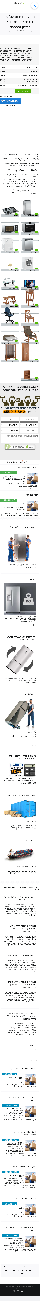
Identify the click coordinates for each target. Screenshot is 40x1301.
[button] (34, 5)
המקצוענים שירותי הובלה (24, 1166)
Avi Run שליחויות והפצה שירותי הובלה (20, 1229)
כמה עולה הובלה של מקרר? (23, 527)
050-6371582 (11, 1235)
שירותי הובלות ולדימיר (27, 467)
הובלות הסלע (32, 494)
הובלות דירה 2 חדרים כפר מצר (21, 955)
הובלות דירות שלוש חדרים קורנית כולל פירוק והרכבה (20, 898)
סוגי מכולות (30, 840)
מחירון (33, 1045)
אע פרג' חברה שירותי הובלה (23, 1068)
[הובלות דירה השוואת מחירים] (20, 396)
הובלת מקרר (30, 694)
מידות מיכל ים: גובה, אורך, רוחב (20, 795)
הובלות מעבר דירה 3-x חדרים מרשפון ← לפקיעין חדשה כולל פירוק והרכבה (21, 1016)
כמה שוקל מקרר (28, 579)
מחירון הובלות (33, 746)
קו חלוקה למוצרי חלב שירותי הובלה (22, 1099)
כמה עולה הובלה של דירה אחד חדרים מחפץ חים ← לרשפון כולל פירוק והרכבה (20, 984)
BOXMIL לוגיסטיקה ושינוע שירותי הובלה (23, 1133)
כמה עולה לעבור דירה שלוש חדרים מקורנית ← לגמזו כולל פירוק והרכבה (22, 928)
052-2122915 (11, 1140)
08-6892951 (10, 1074)
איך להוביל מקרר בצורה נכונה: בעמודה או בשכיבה (21, 638)
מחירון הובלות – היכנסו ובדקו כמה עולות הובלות (22, 757)
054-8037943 (11, 1105)
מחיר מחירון (23, 91)
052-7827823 (11, 1172)
